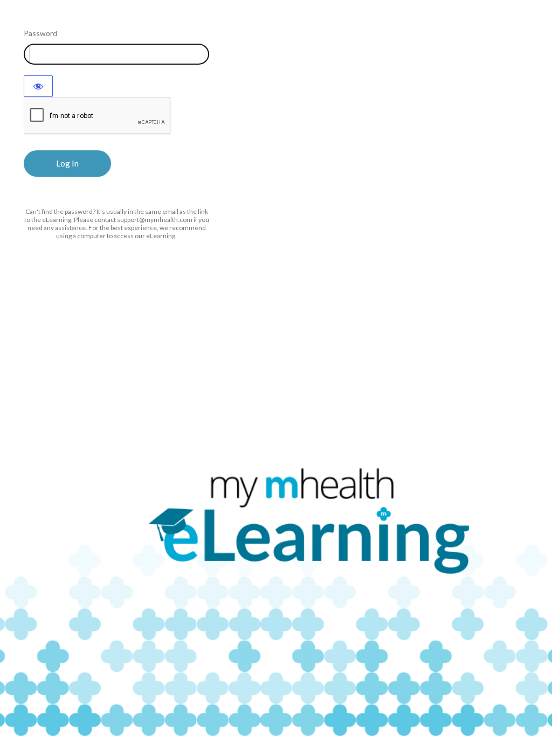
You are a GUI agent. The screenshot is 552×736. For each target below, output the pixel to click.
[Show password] (38, 86)
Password (40, 33)
